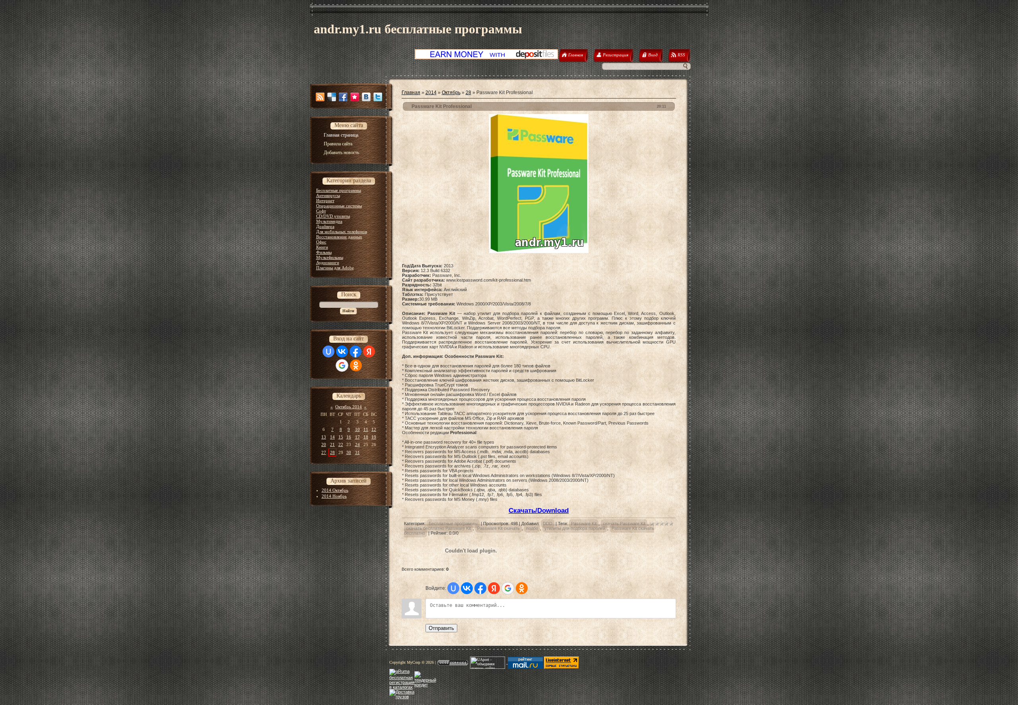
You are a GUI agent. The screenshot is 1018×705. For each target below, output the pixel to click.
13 (323, 437)
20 (323, 444)
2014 (431, 92)
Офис (321, 242)
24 (357, 444)
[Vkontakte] (366, 97)
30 (348, 452)
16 (348, 437)
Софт (321, 211)
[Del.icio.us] (331, 97)
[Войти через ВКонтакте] (342, 351)
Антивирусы (328, 195)
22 (340, 444)
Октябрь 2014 (348, 406)
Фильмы (324, 252)
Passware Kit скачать (498, 528)
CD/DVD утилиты (333, 216)
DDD (547, 523)
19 (373, 437)
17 (357, 437)
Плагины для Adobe (335, 267)
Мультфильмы (329, 257)
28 (332, 452)
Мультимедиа (329, 221)
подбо (532, 528)
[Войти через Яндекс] (369, 351)
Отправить (441, 628)
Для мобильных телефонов (341, 231)
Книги (322, 247)
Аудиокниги (327, 262)
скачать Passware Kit (624, 523)
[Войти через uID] (328, 351)
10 (357, 429)
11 (365, 429)
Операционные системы (339, 205)
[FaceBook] (343, 97)
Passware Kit (583, 523)
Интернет (325, 200)
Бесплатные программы (338, 190)
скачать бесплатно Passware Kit (438, 528)
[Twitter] (377, 97)
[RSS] (320, 97)
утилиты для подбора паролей (574, 528)
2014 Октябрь (335, 490)
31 (357, 452)
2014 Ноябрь (334, 496)
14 (332, 437)
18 (365, 437)
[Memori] (354, 97)
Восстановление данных (339, 236)
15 (340, 437)
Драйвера (325, 226)
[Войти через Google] (342, 365)
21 (332, 444)
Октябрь (451, 92)
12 (373, 429)
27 (323, 452)
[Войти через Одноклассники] (356, 365)
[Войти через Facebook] (355, 351)
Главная (411, 92)
